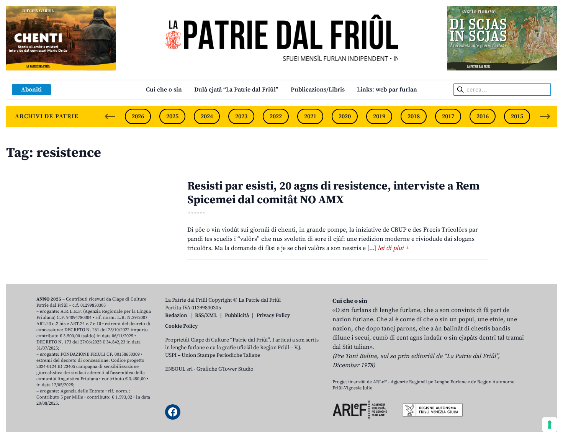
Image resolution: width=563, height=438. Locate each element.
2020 (345, 116)
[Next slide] (545, 116)
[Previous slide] (110, 116)
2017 (448, 116)
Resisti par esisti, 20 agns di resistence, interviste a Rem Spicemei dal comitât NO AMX (333, 193)
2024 (207, 116)
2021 (310, 116)
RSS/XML (206, 315)
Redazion (176, 315)
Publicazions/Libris (318, 89)
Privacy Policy (273, 315)
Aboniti (31, 89)
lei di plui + (393, 248)
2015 (517, 116)
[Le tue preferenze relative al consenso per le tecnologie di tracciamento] (549, 424)
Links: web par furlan (387, 89)
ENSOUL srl (179, 369)
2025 (172, 116)
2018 (414, 116)
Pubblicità (237, 315)
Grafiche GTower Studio (225, 369)
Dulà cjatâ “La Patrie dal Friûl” (236, 89)
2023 (241, 116)
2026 (138, 116)
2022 (276, 116)
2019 (379, 116)
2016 (482, 116)
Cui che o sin (164, 89)
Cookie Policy (181, 326)
